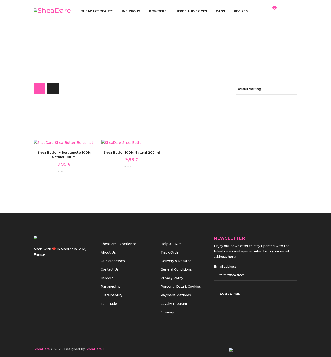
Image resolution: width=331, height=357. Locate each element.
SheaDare (42, 349)
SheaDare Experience (118, 244)
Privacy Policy (172, 278)
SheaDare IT (96, 349)
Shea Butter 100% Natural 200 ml (132, 152)
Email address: (225, 267)
